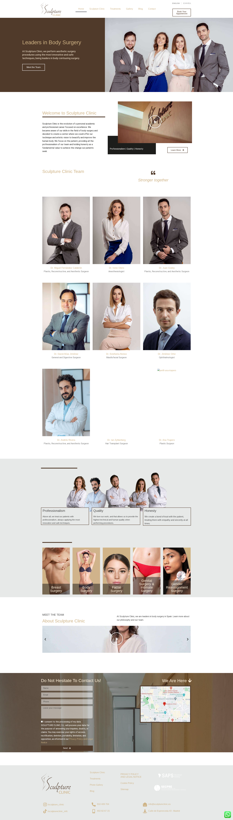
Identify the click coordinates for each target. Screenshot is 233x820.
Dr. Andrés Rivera (66, 440)
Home (81, 9)
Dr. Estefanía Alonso (116, 354)
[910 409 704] (94, 804)
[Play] (116, 639)
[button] (155, 122)
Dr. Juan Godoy (167, 268)
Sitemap (125, 789)
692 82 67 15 (103, 811)
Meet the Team (34, 67)
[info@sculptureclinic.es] (145, 804)
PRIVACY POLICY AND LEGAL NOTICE (131, 775)
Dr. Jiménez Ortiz (167, 354)
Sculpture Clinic (97, 9)
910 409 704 (103, 804)
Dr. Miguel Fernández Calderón (66, 268)
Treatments (115, 9)
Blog (140, 9)
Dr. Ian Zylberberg (116, 440)
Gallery (129, 9)
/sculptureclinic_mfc (58, 811)
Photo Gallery (96, 785)
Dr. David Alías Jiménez (66, 354)
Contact (152, 9)
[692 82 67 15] (94, 811)
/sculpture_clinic (56, 804)
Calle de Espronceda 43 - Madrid (164, 811)
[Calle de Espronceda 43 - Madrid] (145, 811)
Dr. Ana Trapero (167, 440)
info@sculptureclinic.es (159, 804)
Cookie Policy (127, 783)
